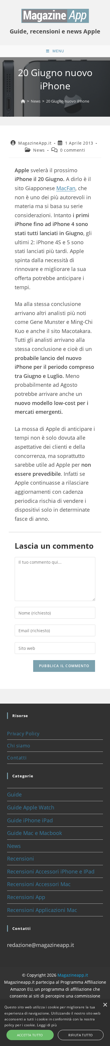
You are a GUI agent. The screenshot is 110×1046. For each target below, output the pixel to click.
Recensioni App (26, 897)
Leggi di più (47, 1024)
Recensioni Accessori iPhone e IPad (50, 871)
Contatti (16, 757)
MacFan (65, 188)
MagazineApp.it (34, 143)
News (39, 150)
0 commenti (72, 150)
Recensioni (20, 858)
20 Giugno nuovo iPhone (67, 101)
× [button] (105, 1005)
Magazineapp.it (72, 975)
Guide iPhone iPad (30, 820)
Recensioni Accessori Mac (39, 884)
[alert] (55, 1023)
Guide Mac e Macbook (34, 832)
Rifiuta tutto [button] (80, 1035)
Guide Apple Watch (30, 807)
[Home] (23, 101)
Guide (14, 794)
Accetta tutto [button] (30, 1035)
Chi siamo (18, 745)
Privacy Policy (23, 733)
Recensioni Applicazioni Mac (42, 909)
